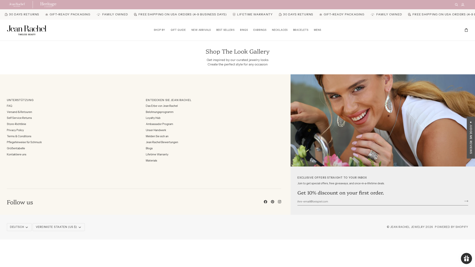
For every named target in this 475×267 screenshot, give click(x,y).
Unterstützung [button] (20, 100)
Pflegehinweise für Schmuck (24, 142)
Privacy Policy (15, 130)
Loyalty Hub (153, 118)
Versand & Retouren (19, 112)
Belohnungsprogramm (159, 112)
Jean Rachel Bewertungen (162, 142)
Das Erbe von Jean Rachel (162, 106)
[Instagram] (279, 201)
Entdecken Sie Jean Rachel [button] (168, 100)
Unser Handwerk (156, 130)
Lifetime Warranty (157, 154)
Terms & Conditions (19, 136)
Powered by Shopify (451, 227)
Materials (151, 160)
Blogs (149, 148)
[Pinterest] (272, 201)
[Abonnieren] (465, 201)
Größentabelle (16, 148)
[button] (159, 30)
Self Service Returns (19, 118)
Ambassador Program (159, 124)
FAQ (9, 106)
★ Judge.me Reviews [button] (471, 137)
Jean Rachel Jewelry (407, 227)
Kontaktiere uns (16, 154)
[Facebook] (265, 201)
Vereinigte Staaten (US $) (56, 227)
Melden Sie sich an (157, 136)
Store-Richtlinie (16, 124)
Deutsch (17, 227)
